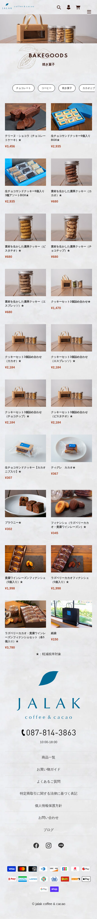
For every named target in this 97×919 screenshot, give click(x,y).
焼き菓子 (67, 88)
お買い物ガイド (48, 769)
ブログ (49, 830)
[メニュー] (89, 11)
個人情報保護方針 (48, 805)
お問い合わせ (48, 817)
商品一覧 (48, 757)
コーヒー (46, 88)
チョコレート (23, 88)
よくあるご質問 (48, 781)
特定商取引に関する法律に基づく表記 (48, 793)
